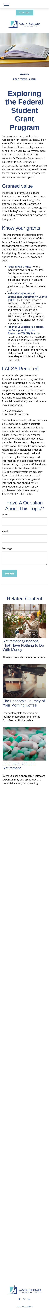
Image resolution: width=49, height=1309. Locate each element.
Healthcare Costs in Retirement (19, 766)
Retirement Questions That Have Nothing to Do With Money (23, 645)
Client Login (24, 12)
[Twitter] (24, 1299)
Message (7, 548)
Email (5, 531)
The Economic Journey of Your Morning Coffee (24, 703)
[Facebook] (19, 1299)
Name (5, 514)
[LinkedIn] (29, 1299)
